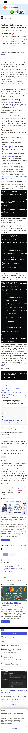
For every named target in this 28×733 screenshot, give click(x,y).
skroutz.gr (18, 125)
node (2, 30)
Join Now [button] (14, 728)
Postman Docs (14, 74)
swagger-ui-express (7, 146)
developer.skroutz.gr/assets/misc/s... (13, 568)
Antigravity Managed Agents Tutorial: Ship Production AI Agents (13, 519)
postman (14, 30)
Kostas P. (6, 17)
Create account (22, 1)
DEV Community (12, 645)
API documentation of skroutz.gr (17, 104)
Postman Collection (20, 38)
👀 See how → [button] (14, 704)
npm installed (4, 438)
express (4, 137)
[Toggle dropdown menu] (26, 498)
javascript (8, 30)
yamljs (4, 160)
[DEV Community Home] (5, 2)
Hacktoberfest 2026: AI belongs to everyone (11, 604)
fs (2, 153)
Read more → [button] (5, 540)
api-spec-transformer (8, 156)
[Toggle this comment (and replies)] (2, 562)
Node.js (3, 54)
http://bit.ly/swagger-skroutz (17, 488)
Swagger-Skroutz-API (15, 420)
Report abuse (19, 580)
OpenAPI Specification (16, 41)
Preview (12, 554)
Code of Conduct (10, 580)
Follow (14, 633)
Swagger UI (17, 49)
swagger (20, 30)
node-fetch (5, 149)
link (16, 112)
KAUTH (6, 420)
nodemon (5, 141)
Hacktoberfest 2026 (6, 613)
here (11, 127)
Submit (5, 554)
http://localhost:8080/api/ (17, 465)
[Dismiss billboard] (26, 711)
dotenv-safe (5, 162)
